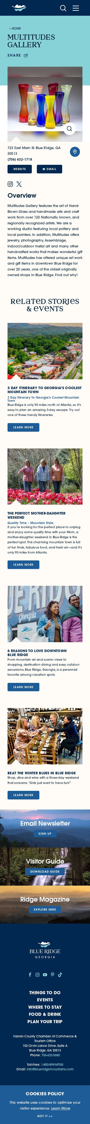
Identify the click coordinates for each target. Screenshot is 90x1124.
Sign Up (45, 834)
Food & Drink (45, 1014)
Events (45, 1000)
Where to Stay (45, 1007)
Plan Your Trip (45, 1021)
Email (51, 169)
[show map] (75, 152)
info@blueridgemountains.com (50, 1069)
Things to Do (45, 992)
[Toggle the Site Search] (63, 7)
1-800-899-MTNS (52, 1065)
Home (16, 28)
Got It (42, 1116)
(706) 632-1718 (20, 159)
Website (19, 169)
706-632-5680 (50, 1055)
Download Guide (45, 871)
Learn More (60, 1108)
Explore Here (45, 909)
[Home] (19, 8)
